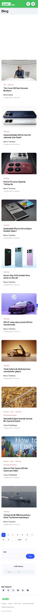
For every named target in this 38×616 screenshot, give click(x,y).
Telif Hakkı (17, 604)
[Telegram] (18, 590)
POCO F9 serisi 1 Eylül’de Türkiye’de (15, 183)
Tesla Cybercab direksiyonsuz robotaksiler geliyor (17, 370)
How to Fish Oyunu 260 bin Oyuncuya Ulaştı (16, 469)
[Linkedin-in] (23, 590)
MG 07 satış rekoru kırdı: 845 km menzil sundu (18, 323)
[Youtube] (28, 590)
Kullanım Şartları (28, 604)
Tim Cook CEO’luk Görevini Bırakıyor (16, 89)
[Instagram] (8, 590)
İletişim (3, 604)
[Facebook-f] (13, 590)
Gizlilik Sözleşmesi (7, 607)
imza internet (7, 611)
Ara (4, 552)
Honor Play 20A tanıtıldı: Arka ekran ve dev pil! (17, 276)
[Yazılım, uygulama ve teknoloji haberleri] (8, 4)
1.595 (19, 540)
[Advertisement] (19, 34)
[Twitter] (3, 590)
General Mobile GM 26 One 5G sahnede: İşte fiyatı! (17, 136)
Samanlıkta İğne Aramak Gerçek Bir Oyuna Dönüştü (18, 420)
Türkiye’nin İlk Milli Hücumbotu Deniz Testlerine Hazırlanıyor (17, 516)
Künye (10, 604)
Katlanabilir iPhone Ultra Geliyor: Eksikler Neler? (18, 229)
